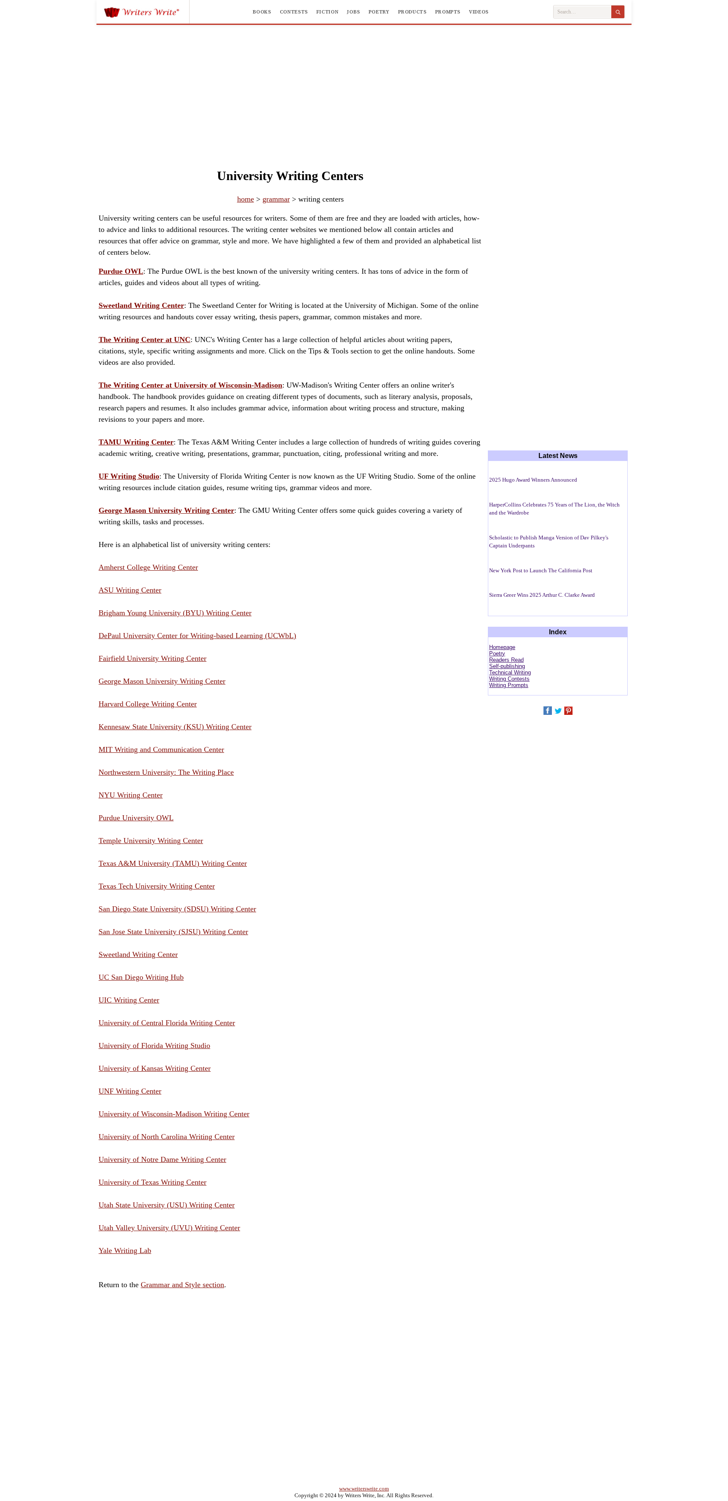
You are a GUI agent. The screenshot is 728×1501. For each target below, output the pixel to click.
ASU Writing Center (130, 590)
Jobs (353, 11)
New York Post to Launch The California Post (540, 570)
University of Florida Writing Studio (154, 1045)
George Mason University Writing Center (162, 681)
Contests (294, 11)
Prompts (447, 11)
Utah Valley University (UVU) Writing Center (169, 1227)
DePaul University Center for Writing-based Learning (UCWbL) (197, 635)
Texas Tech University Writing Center (157, 886)
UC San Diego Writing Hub (141, 977)
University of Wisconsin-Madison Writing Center (174, 1114)
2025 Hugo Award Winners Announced (533, 480)
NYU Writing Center (131, 795)
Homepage (502, 647)
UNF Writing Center (130, 1091)
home (245, 199)
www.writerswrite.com (364, 1488)
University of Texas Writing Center (152, 1182)
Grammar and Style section (182, 1284)
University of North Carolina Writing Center (167, 1136)
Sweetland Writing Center (138, 954)
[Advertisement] (364, 88)
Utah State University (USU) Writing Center (167, 1205)
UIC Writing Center (129, 1000)
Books (262, 11)
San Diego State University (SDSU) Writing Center (177, 909)
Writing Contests (509, 679)
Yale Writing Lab (125, 1250)
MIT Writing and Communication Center (161, 749)
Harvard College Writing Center (148, 704)
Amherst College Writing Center (148, 567)
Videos (479, 11)
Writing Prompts (508, 685)
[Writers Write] (146, 12)
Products (412, 11)
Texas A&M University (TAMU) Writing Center (173, 863)
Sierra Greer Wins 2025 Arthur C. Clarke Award (542, 595)
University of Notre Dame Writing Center (162, 1159)
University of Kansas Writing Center (155, 1068)
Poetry (379, 11)
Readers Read (506, 660)
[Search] (617, 11)
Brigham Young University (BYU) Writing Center (175, 613)
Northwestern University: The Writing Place (166, 772)
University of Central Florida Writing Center (167, 1023)
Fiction (327, 11)
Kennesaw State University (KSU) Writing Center (175, 726)
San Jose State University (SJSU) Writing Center (173, 931)
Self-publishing (507, 666)
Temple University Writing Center (151, 840)
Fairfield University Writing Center (152, 658)
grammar (276, 199)
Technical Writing (510, 672)
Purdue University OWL (136, 818)
